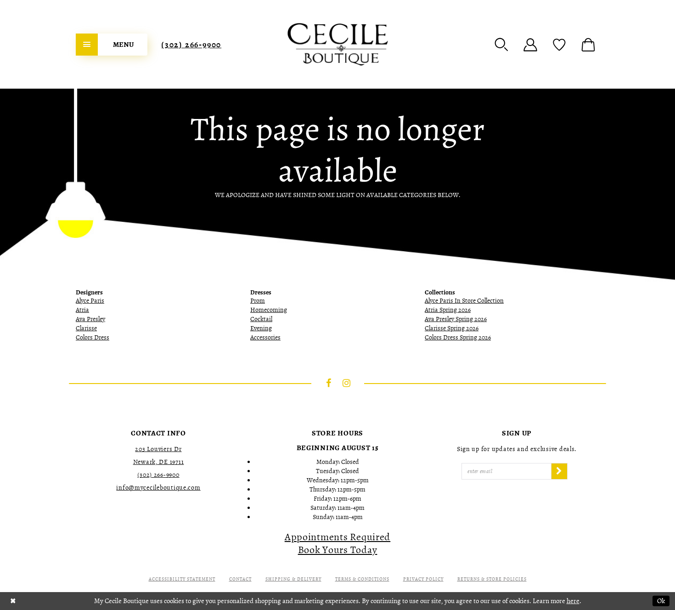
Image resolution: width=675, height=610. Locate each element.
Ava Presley (90, 319)
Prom (257, 300)
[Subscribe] (559, 471)
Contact (240, 579)
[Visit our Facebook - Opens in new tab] (329, 383)
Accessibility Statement (182, 579)
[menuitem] (111, 45)
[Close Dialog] (13, 601)
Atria (82, 309)
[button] (501, 45)
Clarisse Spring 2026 (451, 328)
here (573, 600)
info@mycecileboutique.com (158, 487)
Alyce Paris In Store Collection (464, 300)
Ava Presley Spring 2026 (456, 319)
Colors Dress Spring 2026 (458, 337)
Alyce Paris (90, 300)
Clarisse (86, 328)
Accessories (265, 337)
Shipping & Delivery (293, 579)
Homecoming (268, 309)
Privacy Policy (423, 579)
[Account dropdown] (530, 45)
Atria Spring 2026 (448, 309)
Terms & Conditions (362, 579)
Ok (661, 600)
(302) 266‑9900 (191, 44)
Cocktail (261, 319)
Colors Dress (92, 337)
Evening (261, 328)
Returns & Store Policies (492, 579)
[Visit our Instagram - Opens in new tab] (346, 383)
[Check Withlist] (559, 45)
